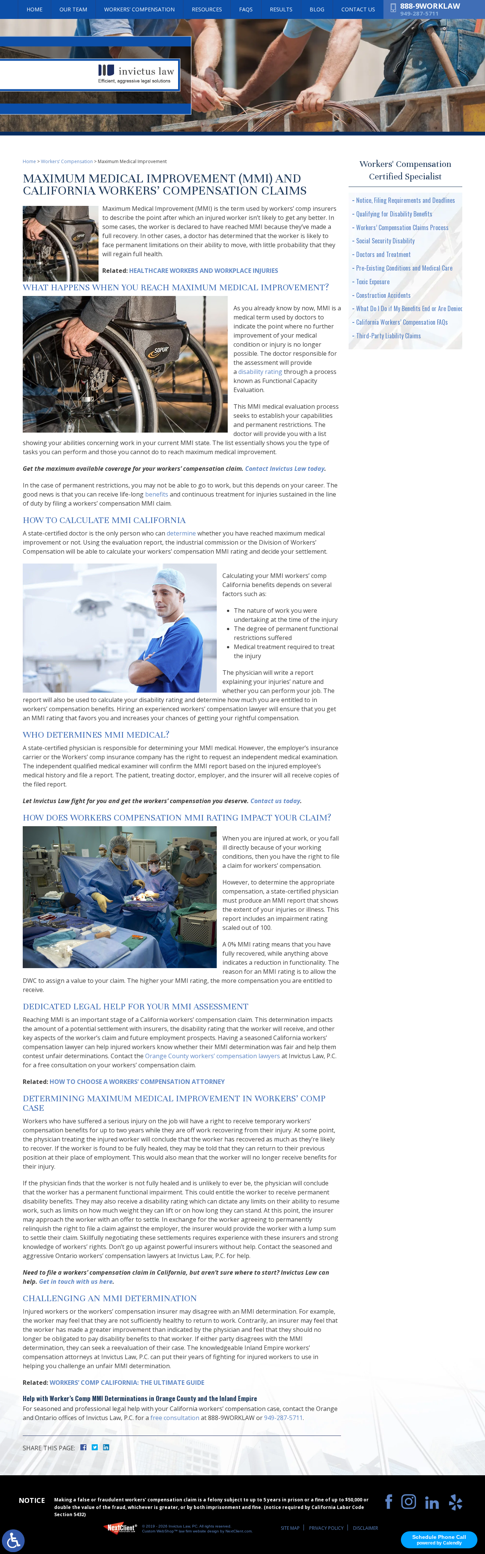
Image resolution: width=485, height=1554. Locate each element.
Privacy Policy (326, 1528)
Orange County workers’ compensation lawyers (212, 1056)
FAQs (246, 9)
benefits (156, 494)
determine (181, 533)
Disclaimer (365, 1528)
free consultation (174, 1418)
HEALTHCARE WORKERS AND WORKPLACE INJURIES (203, 270)
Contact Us (358, 9)
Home (34, 9)
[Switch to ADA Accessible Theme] (13, 1540)
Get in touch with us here (76, 1281)
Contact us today (275, 801)
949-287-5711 (419, 13)
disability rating (260, 371)
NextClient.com (238, 1531)
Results (281, 9)
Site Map (290, 1528)
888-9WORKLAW (430, 6)
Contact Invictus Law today (284, 468)
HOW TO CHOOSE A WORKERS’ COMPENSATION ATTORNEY (137, 1082)
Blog (317, 9)
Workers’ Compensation (139, 9)
